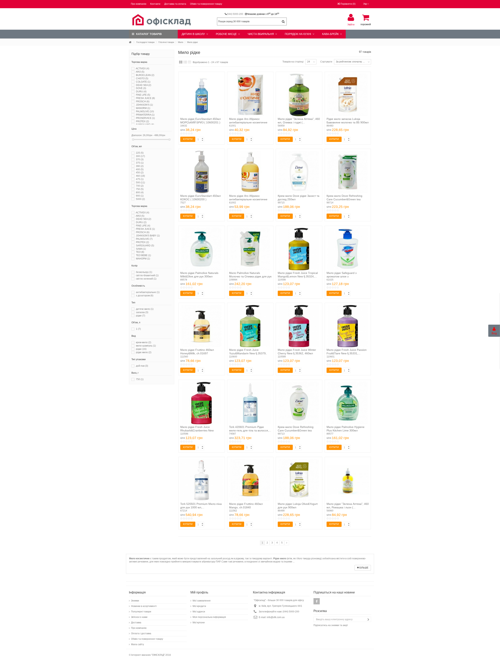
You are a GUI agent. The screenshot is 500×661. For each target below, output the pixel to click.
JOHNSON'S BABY (148, 235)
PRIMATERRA (145, 114)
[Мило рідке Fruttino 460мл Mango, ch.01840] (250, 480)
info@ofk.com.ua (276, 617)
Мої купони (199, 622)
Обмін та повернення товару (206, 4)
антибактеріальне (148, 292)
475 (140, 179)
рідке (140, 315)
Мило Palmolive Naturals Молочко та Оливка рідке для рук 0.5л (250, 276)
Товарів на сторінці (293, 61)
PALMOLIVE (145, 111)
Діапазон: (136, 135)
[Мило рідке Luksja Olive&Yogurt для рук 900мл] (299, 480)
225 (140, 152)
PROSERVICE (145, 118)
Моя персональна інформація (209, 617)
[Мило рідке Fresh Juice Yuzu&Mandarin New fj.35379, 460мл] (250, 326)
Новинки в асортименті (144, 606)
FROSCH (142, 101)
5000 (140, 199)
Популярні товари (141, 611)
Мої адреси (199, 611)
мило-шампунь (146, 345)
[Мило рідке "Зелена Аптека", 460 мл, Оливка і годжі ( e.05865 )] (299, 95)
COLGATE (143, 81)
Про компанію (138, 4)
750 (140, 189)
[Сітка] (180, 62)
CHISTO (142, 78)
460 (140, 176)
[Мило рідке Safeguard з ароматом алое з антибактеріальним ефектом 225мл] (348, 249)
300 (140, 156)
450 (140, 172)
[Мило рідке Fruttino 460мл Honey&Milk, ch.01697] (201, 326)
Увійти (350, 24)
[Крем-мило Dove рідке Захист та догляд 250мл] (299, 172)
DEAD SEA (143, 85)
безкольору (144, 272)
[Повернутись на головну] (130, 42)
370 (140, 159)
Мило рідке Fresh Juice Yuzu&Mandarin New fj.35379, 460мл (247, 353)
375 (140, 162)
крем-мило (143, 342)
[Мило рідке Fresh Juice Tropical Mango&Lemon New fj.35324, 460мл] (299, 249)
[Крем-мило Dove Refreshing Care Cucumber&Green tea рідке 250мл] (299, 403)
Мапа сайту (137, 644)
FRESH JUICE (145, 98)
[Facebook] (316, 601)
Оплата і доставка (141, 633)
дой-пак (142, 365)
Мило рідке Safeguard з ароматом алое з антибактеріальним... (341, 276)
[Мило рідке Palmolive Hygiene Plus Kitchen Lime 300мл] (348, 403)
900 (140, 195)
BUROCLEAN (145, 75)
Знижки (135, 600)
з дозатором (144, 295)
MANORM (143, 108)
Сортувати (326, 61)
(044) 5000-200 (235, 14)
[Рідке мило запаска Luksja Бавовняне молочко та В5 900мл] (348, 95)
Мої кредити (199, 606)
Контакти (155, 4)
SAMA (141, 249)
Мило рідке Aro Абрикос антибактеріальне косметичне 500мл (248, 122)
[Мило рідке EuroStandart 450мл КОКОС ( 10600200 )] (201, 172)
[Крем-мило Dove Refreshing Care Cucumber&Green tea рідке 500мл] (348, 172)
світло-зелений (146, 278)
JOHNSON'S (144, 104)
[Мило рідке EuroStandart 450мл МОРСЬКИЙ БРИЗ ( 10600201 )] (201, 95)
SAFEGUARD (145, 245)
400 (140, 169)
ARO (140, 71)
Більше (363, 567)
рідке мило (143, 352)
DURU (141, 91)
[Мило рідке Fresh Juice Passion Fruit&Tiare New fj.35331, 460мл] (348, 326)
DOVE (141, 88)
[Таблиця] (189, 62)
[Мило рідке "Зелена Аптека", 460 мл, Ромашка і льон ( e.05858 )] (348, 480)
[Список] (185, 62)
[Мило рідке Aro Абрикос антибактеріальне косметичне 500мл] (250, 95)
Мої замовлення (202, 600)
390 (140, 166)
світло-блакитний (147, 275)
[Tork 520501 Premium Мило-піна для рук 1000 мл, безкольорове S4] (201, 480)
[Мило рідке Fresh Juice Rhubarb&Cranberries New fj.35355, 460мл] (201, 403)
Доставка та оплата (175, 4)
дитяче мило (145, 309)
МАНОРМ (143, 258)
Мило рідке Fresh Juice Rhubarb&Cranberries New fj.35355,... (197, 430)
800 (140, 192)
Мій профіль (199, 592)
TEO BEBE (143, 255)
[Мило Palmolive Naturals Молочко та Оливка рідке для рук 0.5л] (250, 249)
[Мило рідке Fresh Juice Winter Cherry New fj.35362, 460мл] (299, 326)
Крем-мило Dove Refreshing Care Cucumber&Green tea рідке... (344, 199)
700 (140, 185)
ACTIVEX (142, 68)
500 (140, 182)
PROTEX (142, 121)
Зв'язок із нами (139, 617)
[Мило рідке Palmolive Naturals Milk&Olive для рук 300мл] (201, 249)
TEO (140, 252)
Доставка (136, 622)
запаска (142, 312)
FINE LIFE (143, 95)
